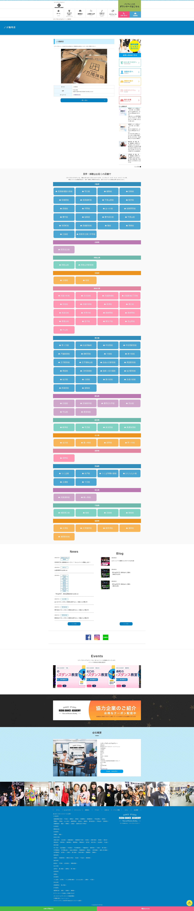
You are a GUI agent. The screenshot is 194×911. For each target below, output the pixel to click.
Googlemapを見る (111, 771)
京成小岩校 (131, 379)
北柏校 (109, 513)
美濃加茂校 (131, 427)
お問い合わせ (123, 15)
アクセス (97, 810)
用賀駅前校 (131, 362)
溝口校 (131, 304)
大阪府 (64, 580)
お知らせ (64, 567)
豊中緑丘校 (109, 217)
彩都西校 (65, 200)
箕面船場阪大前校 (58, 819)
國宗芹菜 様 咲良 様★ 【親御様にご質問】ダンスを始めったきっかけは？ (134, 147)
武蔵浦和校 (65, 497)
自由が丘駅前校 (73, 850)
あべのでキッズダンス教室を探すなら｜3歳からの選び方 (71, 602)
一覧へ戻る (84, 100)
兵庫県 (64, 577)
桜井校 (131, 200)
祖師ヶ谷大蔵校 (103, 850)
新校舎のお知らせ (65, 557)
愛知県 (64, 584)
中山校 (65, 330)
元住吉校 (87, 296)
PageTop (189, 903)
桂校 (87, 280)
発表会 (64, 585)
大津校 (65, 528)
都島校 (109, 191)
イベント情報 (116, 810)
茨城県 (64, 591)
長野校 (65, 458)
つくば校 (65, 473)
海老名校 (65, 313)
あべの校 (109, 208)
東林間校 (131, 313)
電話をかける (145, 908)
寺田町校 (65, 226)
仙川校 (65, 379)
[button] (54, 676)
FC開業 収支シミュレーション (61, 898)
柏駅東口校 (65, 513)
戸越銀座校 (65, 354)
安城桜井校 (87, 403)
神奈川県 (64, 589)
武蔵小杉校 (65, 296)
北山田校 (131, 321)
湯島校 (87, 388)
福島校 (87, 217)
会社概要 (136, 810)
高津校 (109, 304)
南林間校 (109, 313)
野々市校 (131, 443)
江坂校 (65, 234)
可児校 (87, 427)
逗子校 (87, 321)
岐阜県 (64, 582)
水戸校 (87, 473)
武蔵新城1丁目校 (79, 840)
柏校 (87, 513)
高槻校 (65, 208)
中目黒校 (109, 345)
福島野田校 (131, 208)
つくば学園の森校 (69, 879)
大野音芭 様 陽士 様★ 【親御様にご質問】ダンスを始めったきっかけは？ (134, 158)
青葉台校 (65, 321)
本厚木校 (87, 313)
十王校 (87, 482)
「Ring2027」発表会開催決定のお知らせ (67, 594)
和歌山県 (64, 578)
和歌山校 (65, 265)
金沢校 (65, 443)
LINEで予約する (48, 908)
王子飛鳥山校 (87, 362)
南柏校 (131, 513)
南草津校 (109, 528)
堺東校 (131, 226)
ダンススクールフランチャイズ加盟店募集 (64, 896)
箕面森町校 (87, 200)
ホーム (57, 810)
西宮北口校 (65, 250)
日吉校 (65, 304)
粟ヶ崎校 (87, 443)
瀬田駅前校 (65, 537)
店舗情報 (135, 15)
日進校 (65, 403)
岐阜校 (65, 427)
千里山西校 (109, 200)
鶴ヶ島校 (87, 497)
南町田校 (87, 354)
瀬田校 (131, 528)
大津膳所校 (87, 528)
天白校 (131, 403)
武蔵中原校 (87, 304)
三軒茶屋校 (87, 371)
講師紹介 (87, 810)
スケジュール (77, 810)
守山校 (65, 412)
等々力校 (65, 345)
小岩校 (87, 379)
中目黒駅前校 (131, 345)
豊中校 (65, 217)
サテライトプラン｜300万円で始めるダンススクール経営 (67, 900)
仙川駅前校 (131, 371)
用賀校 (65, 371)
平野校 (87, 208)
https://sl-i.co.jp (103, 768)
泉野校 (109, 443)
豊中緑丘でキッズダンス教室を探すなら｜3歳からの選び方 (72, 610)
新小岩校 (109, 379)
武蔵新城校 (109, 296)
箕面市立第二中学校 (81, 823)
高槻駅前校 (87, 226)
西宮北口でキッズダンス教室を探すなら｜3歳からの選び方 (72, 618)
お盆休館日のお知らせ (61, 570)
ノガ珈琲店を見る (77, 94)
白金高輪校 (87, 345)
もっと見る (137, 166)
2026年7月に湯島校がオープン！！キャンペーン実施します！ (73, 562)
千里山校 (131, 217)
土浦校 (65, 482)
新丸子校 (109, 321)
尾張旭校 (87, 412)
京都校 (65, 280)
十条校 (109, 354)
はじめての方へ (67, 810)
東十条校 (131, 354)
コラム (126, 810)
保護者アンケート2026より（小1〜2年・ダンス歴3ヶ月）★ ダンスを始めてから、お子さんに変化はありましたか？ (134, 132)
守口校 (87, 191)
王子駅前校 (65, 362)
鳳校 (109, 226)
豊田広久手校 (109, 403)
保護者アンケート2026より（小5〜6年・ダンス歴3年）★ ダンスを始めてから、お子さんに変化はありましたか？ (134, 115)
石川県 (64, 587)
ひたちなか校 (131, 473)
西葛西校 (65, 388)
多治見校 (109, 427)
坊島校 (131, 191)
